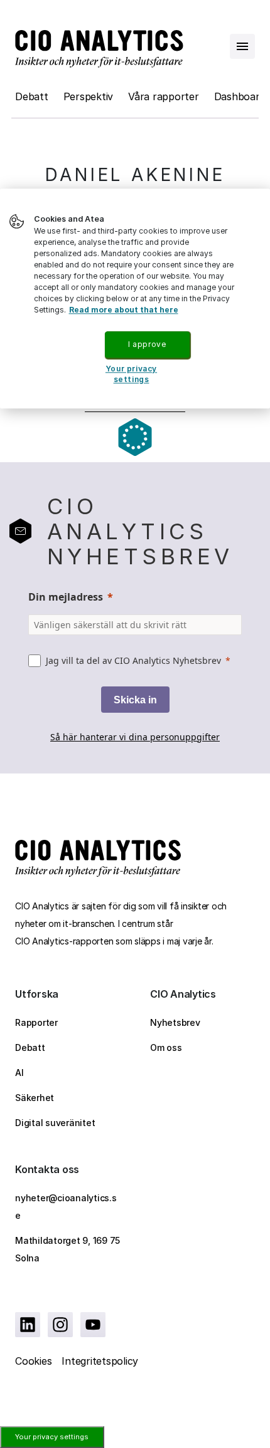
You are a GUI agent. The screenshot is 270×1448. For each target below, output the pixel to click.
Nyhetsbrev (175, 1022)
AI (19, 1072)
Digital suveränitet (55, 1122)
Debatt (31, 96)
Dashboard (240, 96)
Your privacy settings (52, 1436)
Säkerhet (34, 1097)
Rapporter (36, 1022)
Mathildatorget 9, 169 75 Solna (67, 1249)
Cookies (33, 1361)
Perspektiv (88, 96)
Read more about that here (123, 309)
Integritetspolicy (100, 1361)
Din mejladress (65, 597)
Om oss (166, 1047)
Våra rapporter (163, 96)
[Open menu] (242, 46)
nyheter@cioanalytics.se (66, 1206)
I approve (147, 344)
